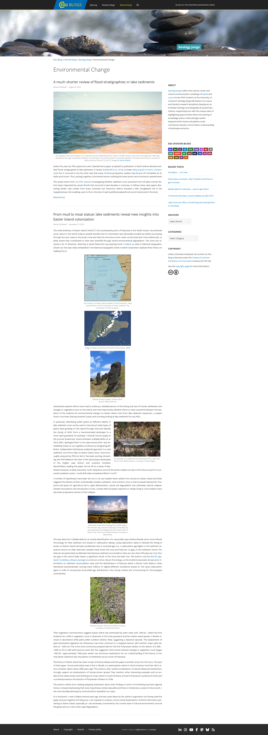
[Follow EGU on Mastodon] (201, 729)
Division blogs (108, 5)
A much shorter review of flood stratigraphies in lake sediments (104, 81)
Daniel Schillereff (60, 87)
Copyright (68, 729)
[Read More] (59, 197)
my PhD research (84, 181)
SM (209, 153)
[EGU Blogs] (70, 9)
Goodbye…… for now (177, 172)
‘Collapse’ (127, 244)
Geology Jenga (85, 59)
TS (186, 157)
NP (194, 153)
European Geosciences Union (201, 5)
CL (180, 149)
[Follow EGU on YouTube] (191, 729)
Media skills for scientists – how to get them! (188, 189)
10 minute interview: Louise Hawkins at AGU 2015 (190, 195)
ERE (190, 149)
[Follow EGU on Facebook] (197, 729)
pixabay (153, 729)
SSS (176, 157)
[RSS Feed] (213, 729)
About (56, 729)
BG (175, 149)
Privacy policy (95, 729)
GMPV (177, 153)
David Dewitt (125, 160)
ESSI (196, 149)
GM (170, 153)
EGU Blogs (58, 59)
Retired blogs (126, 5)
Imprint (80, 729)
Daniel (205, 94)
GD (205, 149)
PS (204, 153)
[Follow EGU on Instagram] (185, 729)
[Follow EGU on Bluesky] (207, 729)
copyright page (182, 266)
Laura (170, 97)
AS (170, 149)
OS (200, 153)
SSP (170, 157)
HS (184, 153)
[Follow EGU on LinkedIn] (180, 729)
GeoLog (93, 5)
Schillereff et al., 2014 (113, 169)
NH (189, 153)
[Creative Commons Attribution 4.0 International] (170, 274)
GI (211, 149)
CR (185, 149)
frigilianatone (141, 729)
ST (181, 157)
